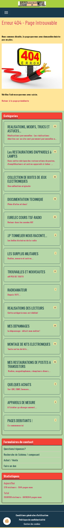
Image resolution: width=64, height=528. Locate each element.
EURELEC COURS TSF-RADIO (25, 218)
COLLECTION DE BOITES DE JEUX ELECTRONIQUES (27, 179)
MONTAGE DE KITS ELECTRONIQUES (29, 344)
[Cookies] (7, 521)
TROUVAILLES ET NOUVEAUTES (26, 272)
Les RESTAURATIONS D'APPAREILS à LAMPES (29, 154)
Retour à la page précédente (15, 100)
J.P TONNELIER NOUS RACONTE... (27, 236)
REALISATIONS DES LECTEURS (26, 308)
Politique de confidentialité (32, 519)
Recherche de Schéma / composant (22, 454)
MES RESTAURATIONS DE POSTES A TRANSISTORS (29, 364)
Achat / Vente (11, 460)
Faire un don (10, 466)
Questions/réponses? (15, 449)
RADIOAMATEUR (17, 290)
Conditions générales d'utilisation (32, 515)
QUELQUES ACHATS (19, 385)
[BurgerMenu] (6, 12)
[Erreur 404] (32, 66)
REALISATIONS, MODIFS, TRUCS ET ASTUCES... (29, 129)
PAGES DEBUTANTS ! (20, 421)
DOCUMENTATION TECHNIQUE (25, 199)
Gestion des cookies (32, 523)
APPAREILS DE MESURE (21, 403)
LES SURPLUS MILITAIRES (23, 254)
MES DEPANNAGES (19, 326)
